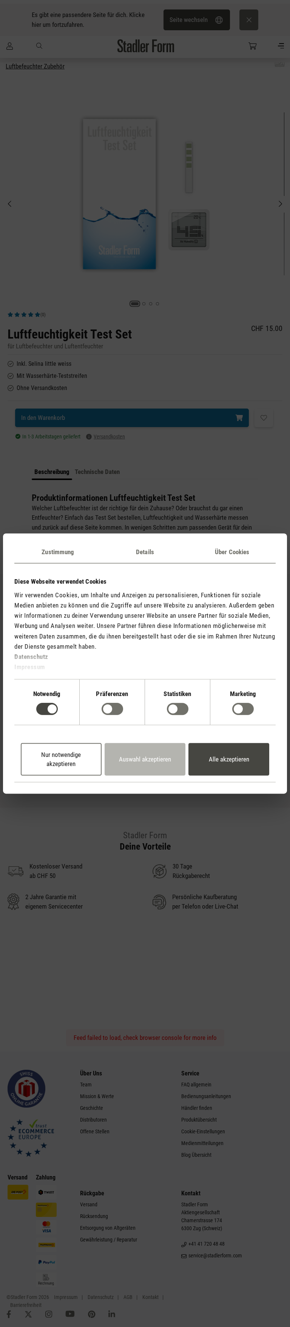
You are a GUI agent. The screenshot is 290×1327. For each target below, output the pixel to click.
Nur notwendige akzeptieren (61, 759)
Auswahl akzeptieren (145, 759)
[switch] (112, 709)
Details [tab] (145, 552)
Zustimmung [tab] (58, 552)
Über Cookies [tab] (232, 552)
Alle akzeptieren (229, 759)
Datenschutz (31, 656)
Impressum (29, 667)
